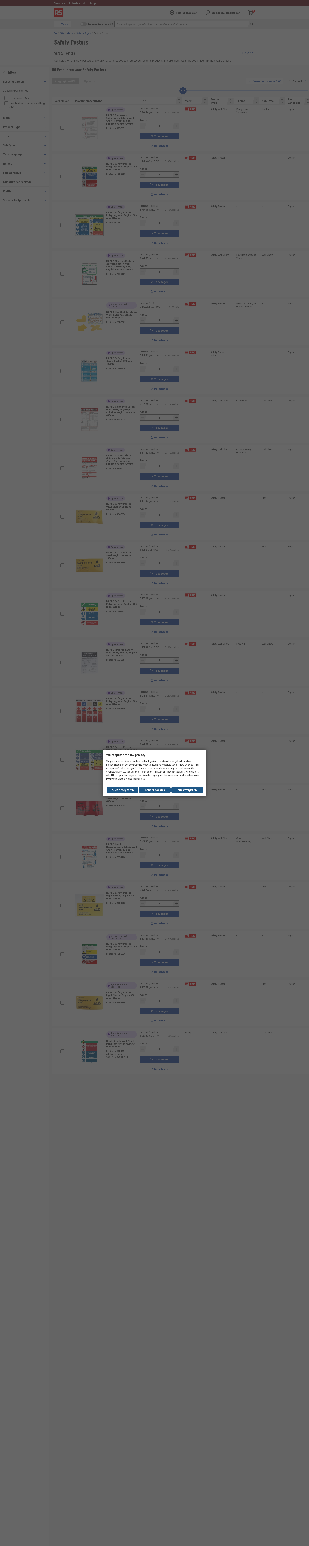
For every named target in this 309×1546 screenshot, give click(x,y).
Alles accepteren (123, 790)
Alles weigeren (187, 790)
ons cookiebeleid (136, 778)
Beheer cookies (155, 790)
